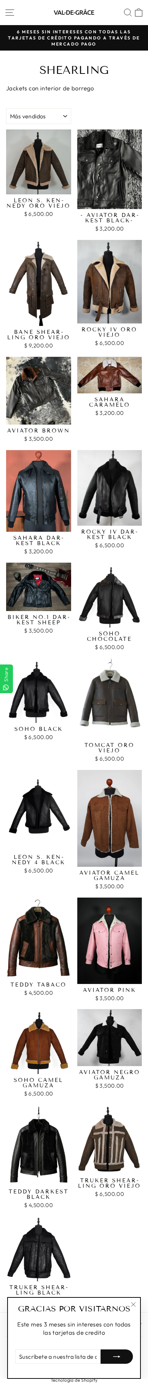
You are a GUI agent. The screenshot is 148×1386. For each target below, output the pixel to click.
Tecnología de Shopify (74, 1380)
